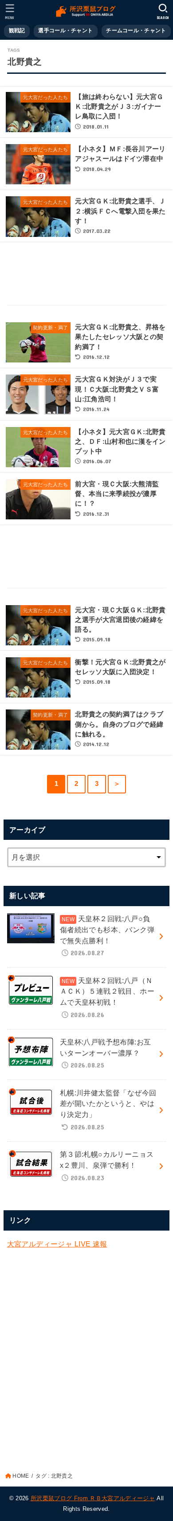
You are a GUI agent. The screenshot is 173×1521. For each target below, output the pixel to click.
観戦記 (17, 30)
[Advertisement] (86, 274)
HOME (20, 1476)
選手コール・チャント (65, 30)
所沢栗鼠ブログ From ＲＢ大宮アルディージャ (93, 1498)
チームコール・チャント (136, 30)
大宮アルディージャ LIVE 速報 (57, 1244)
